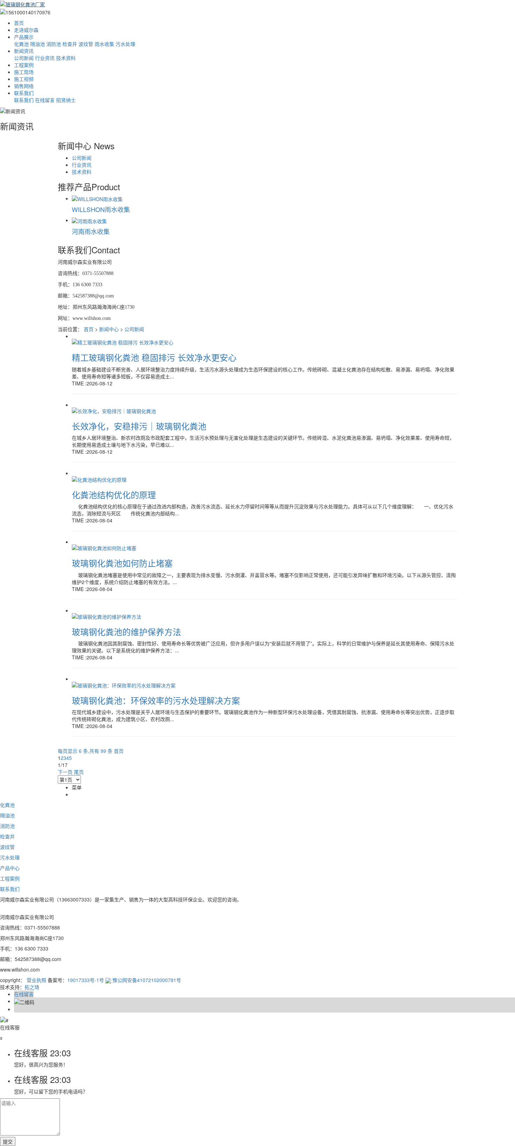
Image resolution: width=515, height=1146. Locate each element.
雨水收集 (104, 43)
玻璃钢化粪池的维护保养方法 (126, 631)
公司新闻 (24, 57)
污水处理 (125, 43)
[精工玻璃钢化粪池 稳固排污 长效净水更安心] (122, 341)
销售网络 (24, 85)
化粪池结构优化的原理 (114, 494)
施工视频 (24, 78)
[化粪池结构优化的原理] (99, 478)
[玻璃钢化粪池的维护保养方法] (106, 615)
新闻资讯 (24, 50)
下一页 (65, 771)
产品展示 (24, 36)
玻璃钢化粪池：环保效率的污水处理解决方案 (156, 700)
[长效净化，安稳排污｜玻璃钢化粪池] (114, 410)
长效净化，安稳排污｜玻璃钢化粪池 (139, 426)
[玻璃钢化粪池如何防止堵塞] (104, 547)
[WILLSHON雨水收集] (97, 198)
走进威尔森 (26, 29)
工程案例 (24, 64)
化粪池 (21, 43)
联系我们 (24, 92)
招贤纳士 (66, 99)
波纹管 (85, 43)
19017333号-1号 (85, 979)
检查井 (69, 43)
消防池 (53, 43)
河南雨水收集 (91, 231)
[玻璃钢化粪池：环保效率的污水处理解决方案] (124, 684)
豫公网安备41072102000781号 (146, 979)
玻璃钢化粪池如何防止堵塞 (122, 563)
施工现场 (24, 71)
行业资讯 (45, 57)
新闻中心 (109, 328)
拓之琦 (32, 986)
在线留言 (45, 99)
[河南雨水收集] (89, 220)
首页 (19, 22)
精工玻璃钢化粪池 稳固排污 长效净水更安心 (154, 357)
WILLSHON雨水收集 (101, 209)
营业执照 (36, 979)
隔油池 (37, 43)
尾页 (79, 771)
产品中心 (10, 867)
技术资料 (66, 57)
